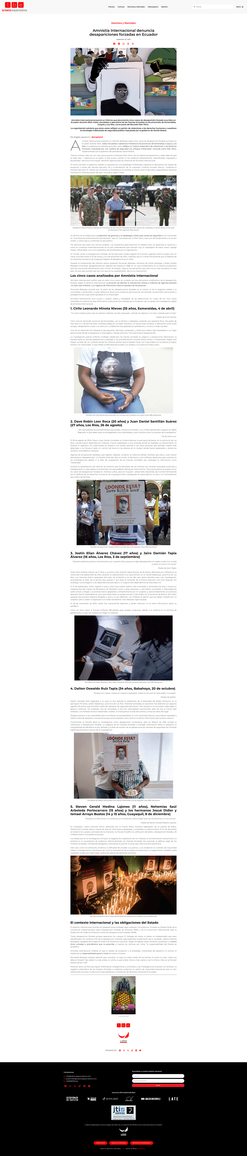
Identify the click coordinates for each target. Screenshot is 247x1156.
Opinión (164, 7)
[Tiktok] (132, 1050)
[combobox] (213, 7)
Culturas (121, 7)
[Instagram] (124, 1050)
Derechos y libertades (136, 7)
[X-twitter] (128, 1050)
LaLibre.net (141, 1148)
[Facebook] (119, 1050)
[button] (114, 44)
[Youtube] (140, 1050)
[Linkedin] (136, 1050)
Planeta (111, 7)
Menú (238, 7)
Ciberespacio (153, 7)
